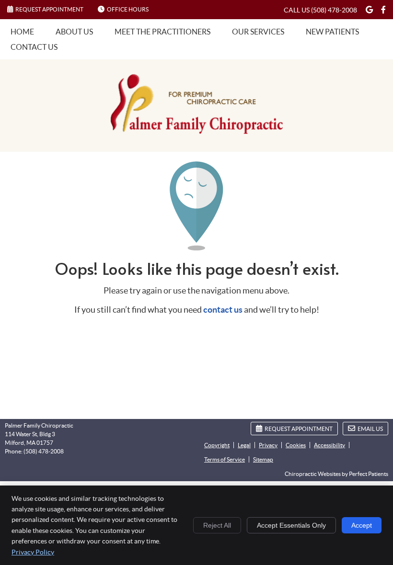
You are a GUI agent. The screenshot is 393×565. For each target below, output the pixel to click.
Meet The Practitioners (162, 31)
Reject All (217, 525)
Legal (244, 445)
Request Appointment (49, 9)
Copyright (217, 445)
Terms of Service (224, 459)
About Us (74, 31)
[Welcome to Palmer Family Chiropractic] (196, 131)
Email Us (370, 429)
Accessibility (329, 445)
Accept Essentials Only (291, 525)
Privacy (268, 445)
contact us (223, 310)
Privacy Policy (33, 552)
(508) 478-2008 (334, 10)
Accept (361, 525)
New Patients (332, 31)
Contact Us (34, 47)
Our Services (258, 31)
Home (22, 31)
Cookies (296, 445)
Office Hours (128, 9)
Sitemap (263, 459)
